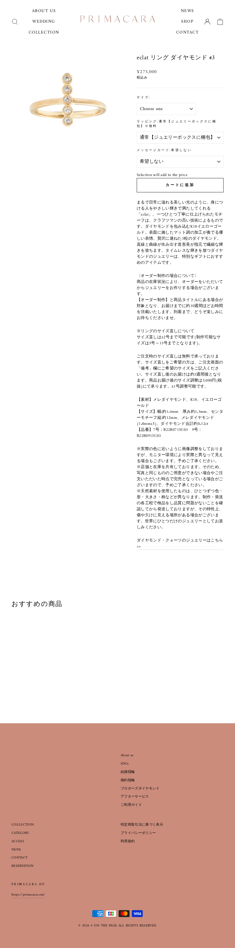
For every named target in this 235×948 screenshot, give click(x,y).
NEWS (16, 850)
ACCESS (17, 841)
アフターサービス (135, 797)
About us (127, 755)
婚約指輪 (128, 780)
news (187, 11)
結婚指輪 (128, 772)
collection (44, 32)
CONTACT (19, 858)
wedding (43, 22)
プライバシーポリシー (138, 833)
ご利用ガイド (131, 805)
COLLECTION (22, 825)
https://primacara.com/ (28, 895)
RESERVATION (22, 866)
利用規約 (128, 841)
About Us (44, 11)
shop (187, 22)
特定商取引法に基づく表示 (142, 825)
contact (187, 32)
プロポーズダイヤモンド (140, 789)
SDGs (124, 764)
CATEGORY (20, 833)
